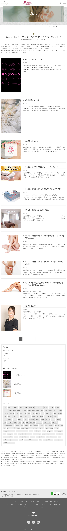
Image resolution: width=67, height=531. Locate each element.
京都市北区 (54, 422)
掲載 (27, 422)
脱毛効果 (26, 425)
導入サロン (31, 419)
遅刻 (40, 439)
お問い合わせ (14, 407)
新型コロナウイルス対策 (8, 425)
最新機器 (37, 419)
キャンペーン (11, 442)
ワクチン (56, 439)
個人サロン (25, 431)
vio (51, 413)
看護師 (46, 428)
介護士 (51, 428)
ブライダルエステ (48, 416)
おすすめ (12, 413)
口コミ (8, 428)
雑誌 (23, 422)
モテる (61, 439)
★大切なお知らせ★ (31, 141)
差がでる (36, 425)
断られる (38, 413)
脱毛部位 (5, 431)
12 (46, 339)
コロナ (44, 439)
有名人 (26, 419)
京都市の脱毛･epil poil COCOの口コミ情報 (53, 410)
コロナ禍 (21, 439)
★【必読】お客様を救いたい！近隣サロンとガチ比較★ (43, 189)
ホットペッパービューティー (32, 428)
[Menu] (64, 3)
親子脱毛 (60, 413)
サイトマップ (40, 507)
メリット (39, 431)
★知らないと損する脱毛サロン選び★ (37, 210)
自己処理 (47, 413)
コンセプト (6, 413)
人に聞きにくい (7, 439)
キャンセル (35, 439)
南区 (22, 425)
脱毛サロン (16, 416)
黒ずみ (33, 413)
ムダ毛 (17, 413)
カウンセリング (27, 416)
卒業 (4, 428)
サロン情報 (6, 353)
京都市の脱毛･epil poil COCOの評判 (35, 410)
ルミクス (48, 419)
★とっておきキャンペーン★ (34, 59)
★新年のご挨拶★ (30, 306)
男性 (21, 413)
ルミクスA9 (32, 422)
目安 (62, 425)
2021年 (30, 431)
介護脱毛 (55, 416)
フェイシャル (7, 355)
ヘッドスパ (6, 358)
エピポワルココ (39, 407)
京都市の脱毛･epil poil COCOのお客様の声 (17, 410)
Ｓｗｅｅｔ (39, 422)
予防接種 (58, 419)
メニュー (51, 407)
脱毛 (5, 361)
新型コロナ (50, 439)
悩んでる (57, 425)
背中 (55, 413)
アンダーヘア (12, 431)
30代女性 (18, 428)
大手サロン (19, 431)
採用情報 (57, 407)
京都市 (5, 407)
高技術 (42, 419)
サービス (5, 410)
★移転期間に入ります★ (33, 100)
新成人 (22, 428)
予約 (46, 425)
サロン (15, 419)
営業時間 (41, 425)
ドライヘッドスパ (46, 422)
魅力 (20, 422)
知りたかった (14, 439)
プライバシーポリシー (29, 407)
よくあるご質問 (28, 439)
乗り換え (41, 428)
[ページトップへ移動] (64, 493)
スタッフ (21, 407)
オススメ (56, 428)
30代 (13, 428)
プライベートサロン (8, 419)
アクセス (46, 407)
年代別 (44, 431)
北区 (43, 413)
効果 (25, 413)
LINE (5, 422)
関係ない (10, 416)
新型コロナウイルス (59, 431)
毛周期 (5, 416)
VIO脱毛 (5, 442)
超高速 (53, 419)
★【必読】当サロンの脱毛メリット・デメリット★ (41, 167)
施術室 (15, 422)
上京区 (41, 416)
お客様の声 (20, 419)
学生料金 (17, 425)
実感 (29, 413)
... (42, 339)
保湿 (31, 425)
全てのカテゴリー (8, 350)
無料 (21, 416)
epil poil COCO (35, 416)
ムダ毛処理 (51, 425)
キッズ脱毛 (10, 422)
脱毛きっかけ (50, 431)
